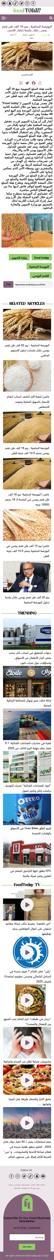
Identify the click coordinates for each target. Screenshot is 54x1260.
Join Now (27, 1247)
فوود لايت (17, 1184)
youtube (3, 3)
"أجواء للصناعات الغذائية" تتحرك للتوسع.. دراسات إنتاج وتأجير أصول (27, 788)
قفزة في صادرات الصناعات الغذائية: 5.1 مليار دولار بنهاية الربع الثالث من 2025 (28, 745)
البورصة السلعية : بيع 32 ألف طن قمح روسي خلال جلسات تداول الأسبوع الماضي (27, 349)
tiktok (15, 3)
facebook (33, 3)
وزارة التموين (19, 257)
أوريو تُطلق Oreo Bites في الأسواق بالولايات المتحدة (30, 830)
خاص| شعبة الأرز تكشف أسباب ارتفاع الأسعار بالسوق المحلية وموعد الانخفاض (28, 401)
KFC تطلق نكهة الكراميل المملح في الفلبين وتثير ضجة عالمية (30, 873)
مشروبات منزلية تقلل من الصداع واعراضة (27, 1060)
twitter (21, 3)
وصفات (10, 1184)
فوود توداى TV (35, 1188)
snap (9, 3)
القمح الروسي (41, 275)
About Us (17, 1188)
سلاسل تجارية (25, 1184)
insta (27, 3)
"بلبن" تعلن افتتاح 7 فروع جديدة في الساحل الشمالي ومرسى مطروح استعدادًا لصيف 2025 (27, 975)
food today (41, 257)
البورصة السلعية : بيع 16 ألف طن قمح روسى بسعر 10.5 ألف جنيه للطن (27, 450)
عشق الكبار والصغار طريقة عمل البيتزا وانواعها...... (30, 1101)
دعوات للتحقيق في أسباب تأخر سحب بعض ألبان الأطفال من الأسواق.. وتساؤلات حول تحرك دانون (30, 657)
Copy (8, 284)
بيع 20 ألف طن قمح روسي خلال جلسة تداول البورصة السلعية (27, 599)
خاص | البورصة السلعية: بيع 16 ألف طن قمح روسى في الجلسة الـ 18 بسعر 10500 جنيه (27, 498)
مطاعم (33, 1184)
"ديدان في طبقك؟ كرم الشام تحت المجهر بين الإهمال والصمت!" (27, 1021)
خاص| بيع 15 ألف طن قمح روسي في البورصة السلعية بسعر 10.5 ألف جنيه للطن (27, 550)
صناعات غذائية (40, 1184)
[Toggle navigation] (4, 18)
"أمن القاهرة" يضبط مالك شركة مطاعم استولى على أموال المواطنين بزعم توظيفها (28, 928)
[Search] (51, 18)
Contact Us (25, 1188)
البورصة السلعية (39, 266)
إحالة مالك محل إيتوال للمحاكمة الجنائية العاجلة (29, 702)
